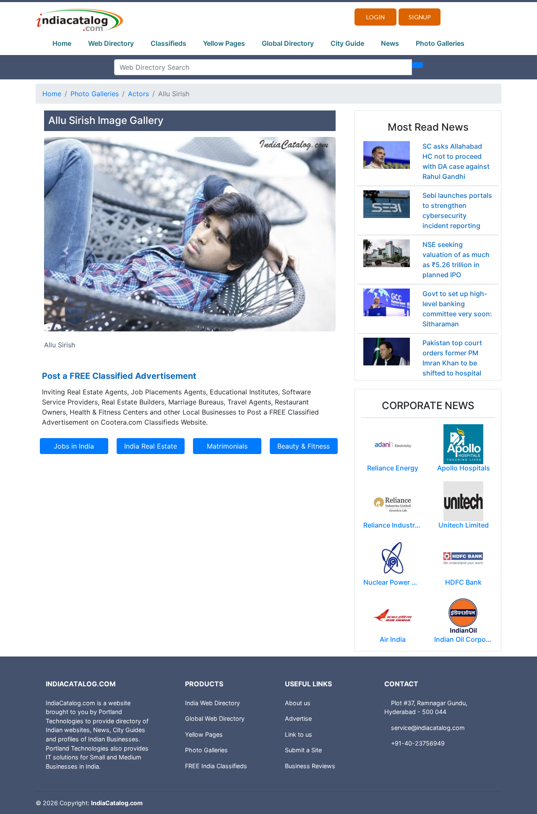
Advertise (298, 718)
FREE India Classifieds (216, 765)
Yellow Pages (224, 43)
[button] (66, 251)
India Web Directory (212, 702)
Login (375, 17)
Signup (420, 17)
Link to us (298, 734)
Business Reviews (310, 765)
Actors (138, 93)
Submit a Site (303, 750)
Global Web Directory (215, 718)
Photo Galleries (440, 43)
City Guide (347, 43)
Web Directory (111, 43)
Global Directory (288, 43)
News (390, 43)
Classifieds (168, 43)
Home (61, 43)
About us (297, 702)
